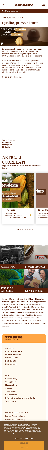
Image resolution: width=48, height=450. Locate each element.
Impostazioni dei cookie (24, 438)
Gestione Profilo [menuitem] (12, 395)
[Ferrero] (24, 5)
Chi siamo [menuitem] (9, 348)
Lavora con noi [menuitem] (11, 358)
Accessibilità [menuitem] (10, 392)
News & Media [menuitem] (11, 364)
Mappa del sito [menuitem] (11, 385)
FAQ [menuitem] (7, 375)
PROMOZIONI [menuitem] (10, 361)
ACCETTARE (24, 447)
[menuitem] (17, 413)
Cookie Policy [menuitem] (10, 382)
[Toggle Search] (4, 4)
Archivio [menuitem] (8, 388)
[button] (15, 229)
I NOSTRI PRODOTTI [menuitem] (13, 354)
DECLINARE (24, 443)
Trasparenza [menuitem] (10, 401)
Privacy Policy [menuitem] (11, 379)
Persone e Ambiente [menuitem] (13, 351)
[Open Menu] (43, 4)
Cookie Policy (9, 433)
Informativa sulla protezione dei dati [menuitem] (20, 398)
